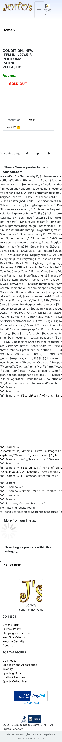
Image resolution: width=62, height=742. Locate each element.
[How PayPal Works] (31, 695)
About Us (9, 645)
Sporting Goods (13, 673)
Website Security (13, 641)
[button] (48, 9)
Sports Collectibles (15, 681)
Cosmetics (9, 660)
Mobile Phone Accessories (20, 664)
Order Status (11, 624)
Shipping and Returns (16, 633)
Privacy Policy (12, 629)
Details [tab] (30, 120)
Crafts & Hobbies (14, 677)
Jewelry (8, 669)
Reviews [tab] (12, 127)
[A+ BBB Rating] (31, 718)
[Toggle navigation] (39, 9)
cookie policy (32, 738)
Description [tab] (13, 120)
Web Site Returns (14, 637)
